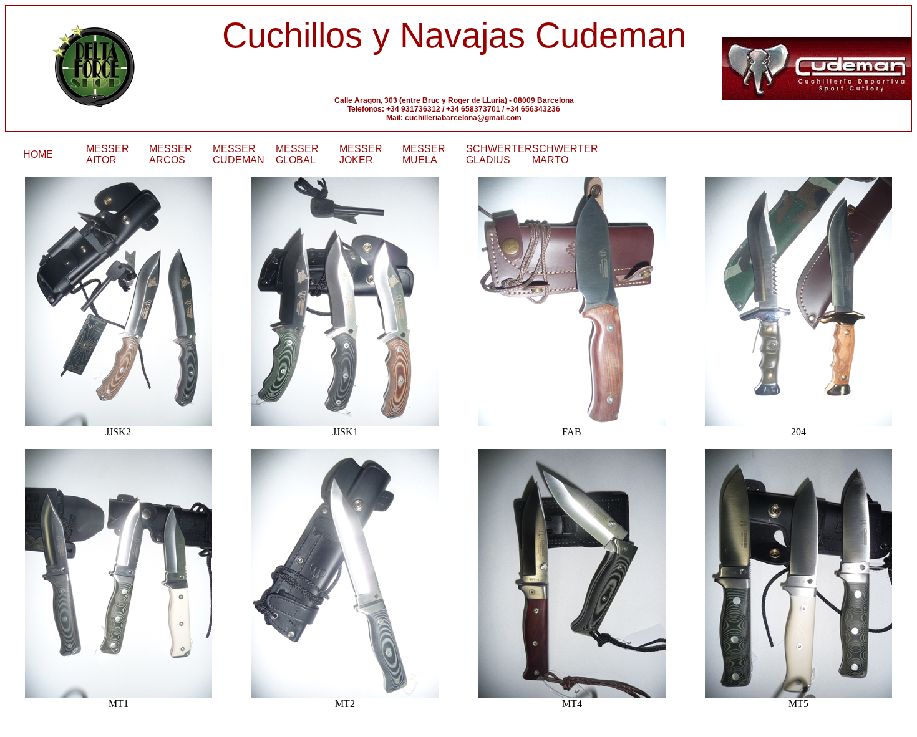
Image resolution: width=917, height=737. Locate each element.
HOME (38, 154)
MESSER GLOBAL (297, 154)
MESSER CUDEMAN (238, 154)
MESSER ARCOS (170, 154)
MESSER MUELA (423, 154)
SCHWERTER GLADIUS (499, 154)
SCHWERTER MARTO (565, 154)
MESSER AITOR (107, 154)
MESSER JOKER (360, 154)
